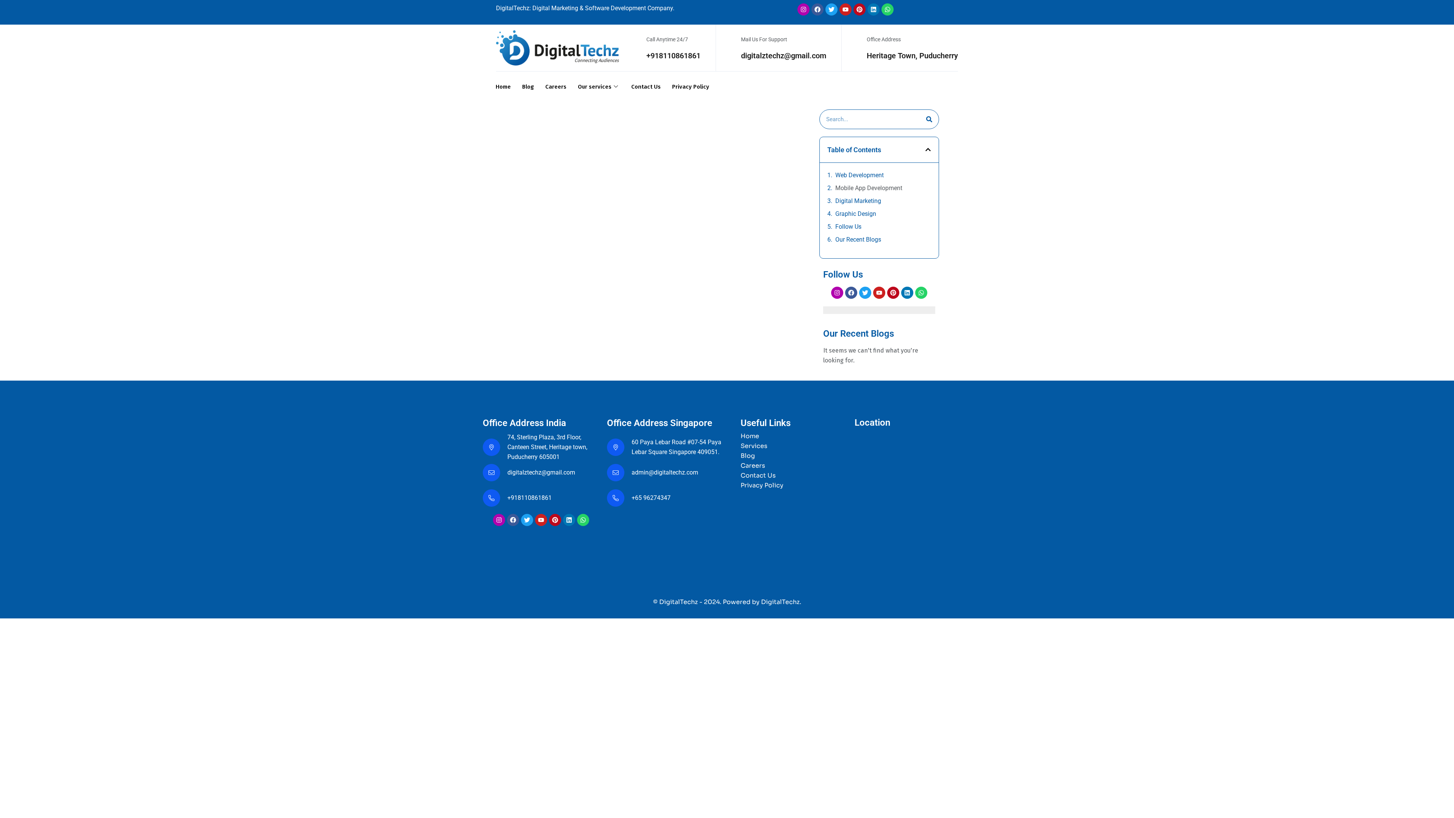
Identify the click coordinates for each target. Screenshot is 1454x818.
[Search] (929, 119)
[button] (928, 150)
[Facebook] (817, 9)
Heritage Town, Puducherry (912, 55)
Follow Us (848, 226)
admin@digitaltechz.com (666, 472)
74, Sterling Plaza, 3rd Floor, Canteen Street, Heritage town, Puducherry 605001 (547, 447)
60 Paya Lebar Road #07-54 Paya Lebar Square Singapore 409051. (676, 447)
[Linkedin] (873, 9)
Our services (595, 86)
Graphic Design (855, 213)
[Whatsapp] (887, 9)
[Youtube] (845, 9)
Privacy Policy (690, 86)
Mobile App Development (868, 188)
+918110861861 (673, 55)
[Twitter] (831, 9)
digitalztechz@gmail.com (783, 55)
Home (503, 86)
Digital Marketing (858, 200)
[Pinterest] (859, 9)
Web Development (859, 175)
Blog (528, 86)
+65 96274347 (651, 497)
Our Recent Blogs (858, 239)
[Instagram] (803, 9)
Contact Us (646, 86)
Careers (555, 86)
